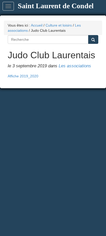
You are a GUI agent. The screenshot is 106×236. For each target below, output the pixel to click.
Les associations (75, 65)
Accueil (36, 25)
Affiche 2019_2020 (23, 76)
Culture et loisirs (59, 25)
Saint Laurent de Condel (56, 6)
